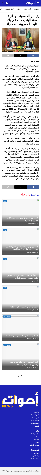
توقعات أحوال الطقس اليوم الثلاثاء (24, 307)
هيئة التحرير (35, 456)
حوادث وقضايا (35, 434)
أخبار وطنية (27, 9)
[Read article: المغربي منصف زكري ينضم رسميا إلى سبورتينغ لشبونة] (20, 212)
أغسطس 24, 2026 (31, 367)
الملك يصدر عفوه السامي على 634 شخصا (21, 336)
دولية (37, 436)
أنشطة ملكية (6, 316)
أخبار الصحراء (9, 9)
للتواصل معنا (35, 450)
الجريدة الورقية (34, 445)
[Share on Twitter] (20, 55)
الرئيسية (36, 9)
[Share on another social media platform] (8, 55)
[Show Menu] (38, 3)
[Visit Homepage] (31, 3)
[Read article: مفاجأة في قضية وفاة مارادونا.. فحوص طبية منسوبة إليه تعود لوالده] (20, 270)
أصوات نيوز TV (34, 420)
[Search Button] (3, 3)
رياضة (4, 201)
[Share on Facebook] (33, 55)
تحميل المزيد (20, 375)
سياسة (5, 230)
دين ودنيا (36, 439)
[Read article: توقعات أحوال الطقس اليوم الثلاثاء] (20, 299)
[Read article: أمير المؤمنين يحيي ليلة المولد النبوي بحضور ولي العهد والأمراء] (20, 356)
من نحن (36, 453)
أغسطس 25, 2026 (31, 223)
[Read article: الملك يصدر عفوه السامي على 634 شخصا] (20, 327)
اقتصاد (37, 426)
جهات (18, 9)
